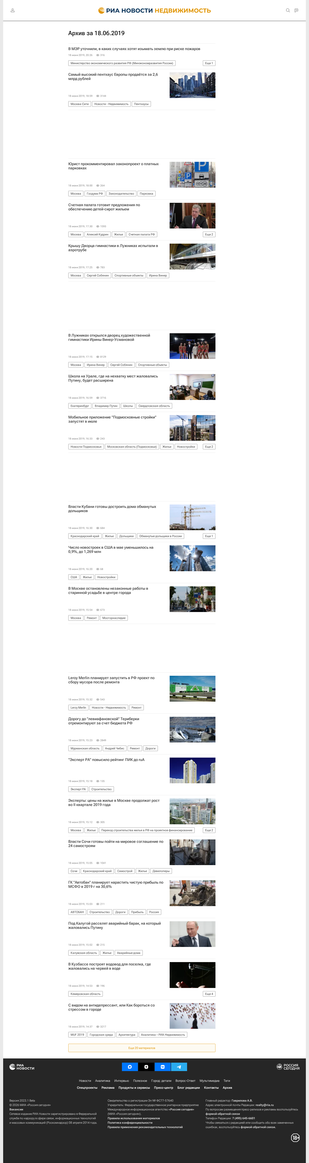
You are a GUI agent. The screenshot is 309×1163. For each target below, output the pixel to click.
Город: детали (161, 1081)
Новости (85, 1081)
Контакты (211, 1088)
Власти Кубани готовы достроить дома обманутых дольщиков (112, 508)
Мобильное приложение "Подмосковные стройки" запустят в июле (112, 419)
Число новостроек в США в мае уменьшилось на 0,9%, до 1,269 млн (110, 549)
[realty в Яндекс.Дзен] (146, 1067)
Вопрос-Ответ (185, 1081)
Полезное (140, 1081)
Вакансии (16, 1109)
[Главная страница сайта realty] (154, 10)
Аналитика (102, 1081)
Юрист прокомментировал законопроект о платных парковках (113, 166)
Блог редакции (188, 1088)
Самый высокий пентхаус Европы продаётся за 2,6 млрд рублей (113, 76)
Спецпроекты (87, 1088)
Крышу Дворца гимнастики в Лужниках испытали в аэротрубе (113, 248)
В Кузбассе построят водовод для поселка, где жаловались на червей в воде (109, 966)
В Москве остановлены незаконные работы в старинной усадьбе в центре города (108, 590)
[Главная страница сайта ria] (123, 10)
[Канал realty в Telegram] (179, 1067)
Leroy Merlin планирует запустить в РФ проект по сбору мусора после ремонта (111, 680)
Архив (227, 1088)
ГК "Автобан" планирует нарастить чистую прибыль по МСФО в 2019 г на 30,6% (115, 884)
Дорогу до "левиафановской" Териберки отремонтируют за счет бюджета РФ (103, 721)
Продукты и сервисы (134, 1088)
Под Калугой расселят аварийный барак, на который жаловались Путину (114, 925)
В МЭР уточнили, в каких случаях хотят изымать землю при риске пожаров (134, 49)
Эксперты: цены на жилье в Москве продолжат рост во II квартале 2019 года (114, 802)
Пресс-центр (163, 1088)
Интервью (121, 1081)
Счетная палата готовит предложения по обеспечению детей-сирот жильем (104, 207)
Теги (227, 1081)
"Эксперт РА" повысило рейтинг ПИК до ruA (106, 760)
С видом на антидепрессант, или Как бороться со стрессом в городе (111, 1007)
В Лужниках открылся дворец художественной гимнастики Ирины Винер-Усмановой (109, 337)
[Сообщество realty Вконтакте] (163, 1067)
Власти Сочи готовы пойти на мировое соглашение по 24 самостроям (115, 843)
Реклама (108, 1088)
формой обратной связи (223, 1113)
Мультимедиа (209, 1081)
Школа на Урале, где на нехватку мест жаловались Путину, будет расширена (113, 378)
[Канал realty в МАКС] (130, 1067)
